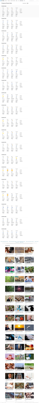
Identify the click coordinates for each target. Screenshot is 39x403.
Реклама (5, 402)
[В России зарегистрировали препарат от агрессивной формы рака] (19, 338)
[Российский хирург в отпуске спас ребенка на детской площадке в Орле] (29, 377)
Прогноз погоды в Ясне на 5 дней (12, 241)
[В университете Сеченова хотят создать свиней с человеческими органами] (19, 300)
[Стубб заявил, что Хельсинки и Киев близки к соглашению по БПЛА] (9, 377)
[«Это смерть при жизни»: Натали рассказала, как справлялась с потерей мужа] (19, 377)
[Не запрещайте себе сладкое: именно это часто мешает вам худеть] (9, 358)
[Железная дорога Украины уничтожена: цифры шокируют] (19, 367)
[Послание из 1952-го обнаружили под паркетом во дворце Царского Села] (19, 251)
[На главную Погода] (2, 0)
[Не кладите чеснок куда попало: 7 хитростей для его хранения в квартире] (9, 309)
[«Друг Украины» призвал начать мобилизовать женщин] (9, 300)
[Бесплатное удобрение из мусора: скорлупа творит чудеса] (9, 367)
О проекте (16, 402)
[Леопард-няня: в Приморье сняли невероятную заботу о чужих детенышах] (9, 280)
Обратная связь (30, 402)
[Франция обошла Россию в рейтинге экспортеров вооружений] (29, 329)
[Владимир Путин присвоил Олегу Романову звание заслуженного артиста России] (9, 329)
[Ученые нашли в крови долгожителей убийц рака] (9, 338)
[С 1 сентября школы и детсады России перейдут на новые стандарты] (29, 251)
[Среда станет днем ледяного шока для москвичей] (9, 290)
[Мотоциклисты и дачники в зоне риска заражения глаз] (19, 358)
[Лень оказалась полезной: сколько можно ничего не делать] (9, 348)
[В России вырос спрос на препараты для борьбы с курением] (29, 280)
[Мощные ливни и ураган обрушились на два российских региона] (29, 300)
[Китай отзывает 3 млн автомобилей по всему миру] (29, 261)
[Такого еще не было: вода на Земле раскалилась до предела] (19, 329)
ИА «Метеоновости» (36, 402)
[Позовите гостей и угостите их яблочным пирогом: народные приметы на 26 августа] (29, 348)
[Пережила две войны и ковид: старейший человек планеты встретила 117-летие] (9, 261)
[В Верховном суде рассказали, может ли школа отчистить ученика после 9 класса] (29, 387)
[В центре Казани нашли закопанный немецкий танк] (19, 261)
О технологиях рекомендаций (26, 402)
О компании (3, 402)
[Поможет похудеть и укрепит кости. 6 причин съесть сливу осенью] (9, 270)
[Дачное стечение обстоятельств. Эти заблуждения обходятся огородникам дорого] (9, 319)
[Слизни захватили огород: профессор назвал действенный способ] (29, 367)
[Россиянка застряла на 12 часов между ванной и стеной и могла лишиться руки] (19, 309)
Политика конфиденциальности (20, 402)
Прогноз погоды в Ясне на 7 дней (21, 241)
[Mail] (0, 0)
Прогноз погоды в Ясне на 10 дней (30, 241)
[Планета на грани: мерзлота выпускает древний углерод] (29, 338)
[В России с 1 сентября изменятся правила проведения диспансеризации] (19, 270)
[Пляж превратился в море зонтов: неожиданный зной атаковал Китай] (9, 396)
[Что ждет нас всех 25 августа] (19, 290)
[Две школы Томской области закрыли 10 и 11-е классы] (29, 358)
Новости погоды (36, 241)
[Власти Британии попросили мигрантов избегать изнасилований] (19, 280)
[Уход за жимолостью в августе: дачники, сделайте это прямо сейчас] (29, 270)
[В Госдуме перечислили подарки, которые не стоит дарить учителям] (19, 319)
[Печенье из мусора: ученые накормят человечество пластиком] (19, 396)
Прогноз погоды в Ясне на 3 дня (4, 241)
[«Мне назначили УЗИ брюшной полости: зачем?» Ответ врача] (9, 387)
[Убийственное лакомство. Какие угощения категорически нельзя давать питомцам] (9, 251)
